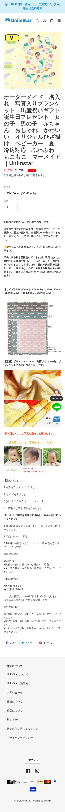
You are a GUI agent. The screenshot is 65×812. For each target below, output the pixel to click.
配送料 (7, 175)
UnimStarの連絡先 (17, 683)
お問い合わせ (15, 692)
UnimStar (26, 801)
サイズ (7, 187)
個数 (6, 200)
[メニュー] (59, 20)
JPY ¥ (31, 760)
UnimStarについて (17, 674)
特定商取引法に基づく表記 (22, 728)
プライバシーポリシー (20, 737)
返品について (15, 710)
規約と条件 (13, 719)
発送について (15, 701)
